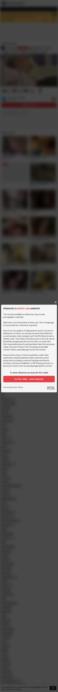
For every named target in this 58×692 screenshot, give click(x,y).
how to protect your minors (13, 387)
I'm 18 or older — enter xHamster (29, 379)
